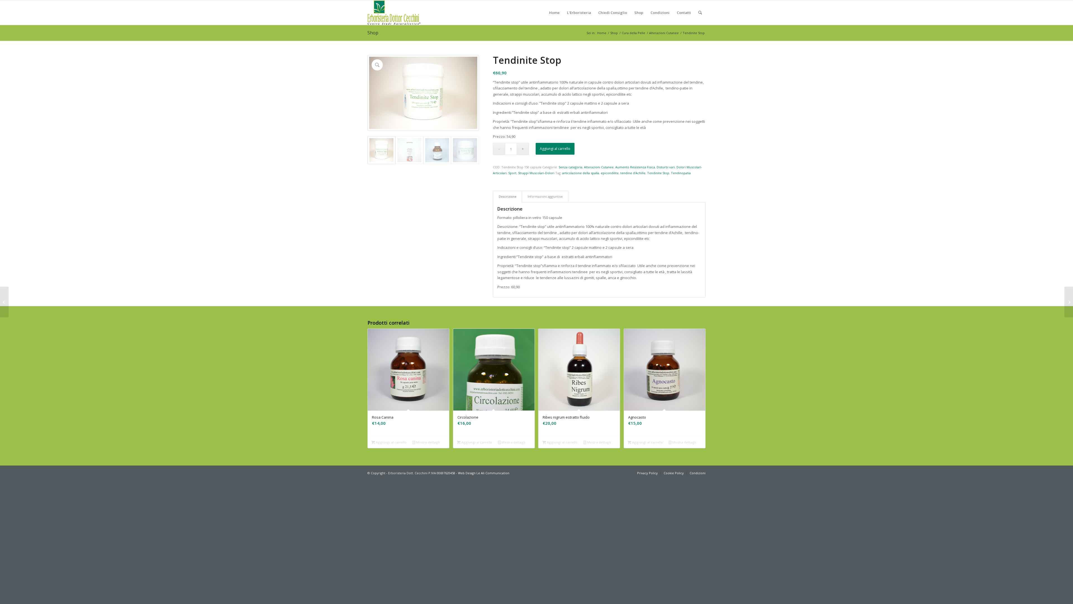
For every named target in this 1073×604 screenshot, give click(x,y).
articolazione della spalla (580, 173)
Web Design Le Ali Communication (483, 473)
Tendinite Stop (658, 173)
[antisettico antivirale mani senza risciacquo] (1068, 302)
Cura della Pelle (633, 33)
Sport (512, 173)
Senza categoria (570, 167)
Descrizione (507, 196)
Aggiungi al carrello (555, 148)
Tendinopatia (681, 173)
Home (601, 33)
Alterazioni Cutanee (664, 33)
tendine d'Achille (632, 173)
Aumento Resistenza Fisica (635, 167)
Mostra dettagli (427, 442)
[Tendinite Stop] (4, 302)
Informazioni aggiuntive (545, 196)
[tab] (507, 196)
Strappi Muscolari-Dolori (536, 173)
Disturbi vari (666, 167)
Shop (372, 33)
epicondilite (610, 173)
